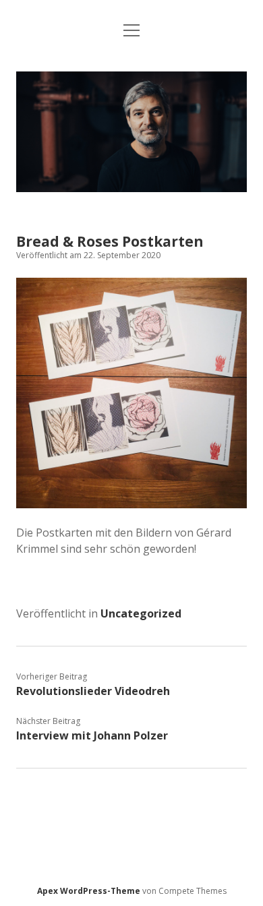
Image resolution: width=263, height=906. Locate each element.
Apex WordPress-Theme (88, 891)
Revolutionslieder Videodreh (93, 691)
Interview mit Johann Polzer (92, 735)
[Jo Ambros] (131, 188)
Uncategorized (140, 613)
